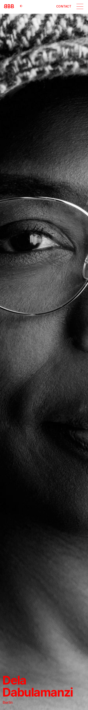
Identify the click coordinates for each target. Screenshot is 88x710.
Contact (63, 6)
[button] (80, 6)
